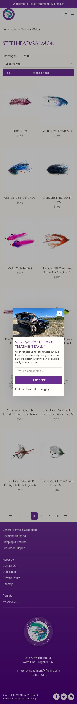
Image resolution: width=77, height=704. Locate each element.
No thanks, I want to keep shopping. (32, 389)
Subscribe (38, 380)
